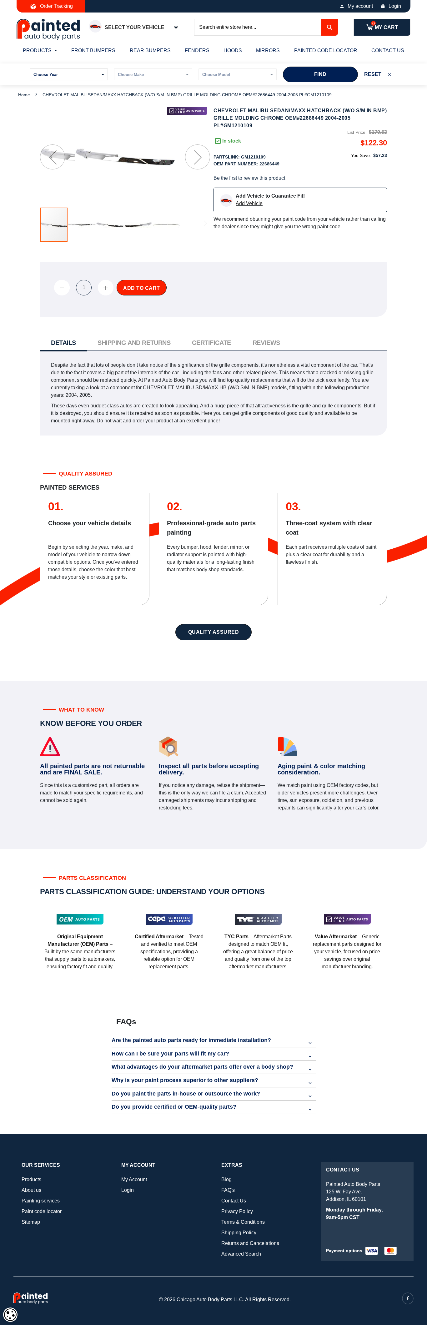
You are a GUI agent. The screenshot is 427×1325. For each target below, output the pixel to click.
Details (63, 342)
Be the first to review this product (249, 178)
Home (24, 94)
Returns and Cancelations (250, 1243)
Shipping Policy (238, 1232)
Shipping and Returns (134, 342)
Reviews (266, 342)
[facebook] (408, 1298)
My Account (134, 1179)
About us (31, 1190)
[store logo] (48, 29)
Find (320, 74)
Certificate (211, 342)
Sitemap (31, 1222)
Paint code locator (42, 1211)
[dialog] (10, 1314)
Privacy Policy (237, 1211)
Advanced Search (241, 1254)
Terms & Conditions (243, 1222)
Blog (226, 1179)
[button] (52, 157)
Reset (372, 74)
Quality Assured (213, 632)
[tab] (63, 343)
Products (31, 1179)
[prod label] (187, 111)
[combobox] (266, 27)
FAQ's (228, 1190)
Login (395, 6)
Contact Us (233, 1200)
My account (360, 6)
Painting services (41, 1200)
